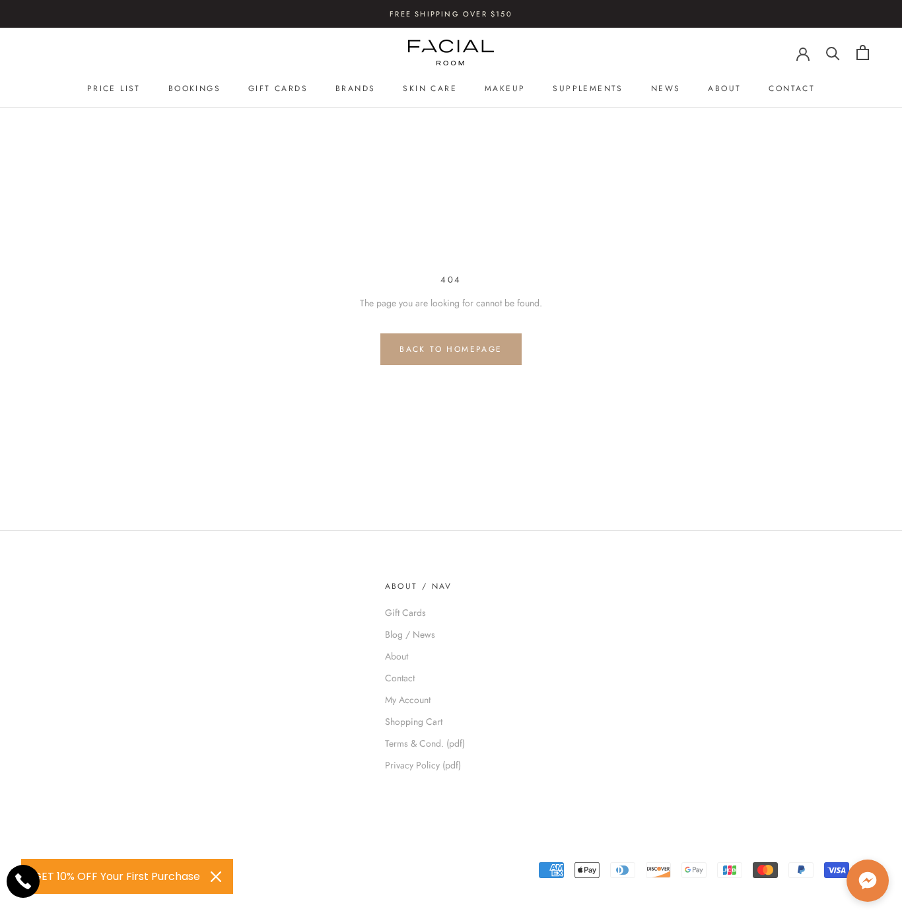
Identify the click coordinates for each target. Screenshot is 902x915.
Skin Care (430, 88)
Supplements (588, 88)
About (724, 88)
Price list (114, 88)
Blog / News (410, 634)
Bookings (194, 88)
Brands (355, 88)
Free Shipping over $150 (451, 14)
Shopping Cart (413, 721)
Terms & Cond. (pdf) (425, 743)
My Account (408, 699)
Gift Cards (278, 88)
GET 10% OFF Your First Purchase (116, 876)
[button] (868, 881)
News (666, 88)
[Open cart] (862, 52)
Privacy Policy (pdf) (423, 765)
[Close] (216, 876)
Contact (792, 88)
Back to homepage (450, 349)
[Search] (833, 52)
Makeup (505, 88)
